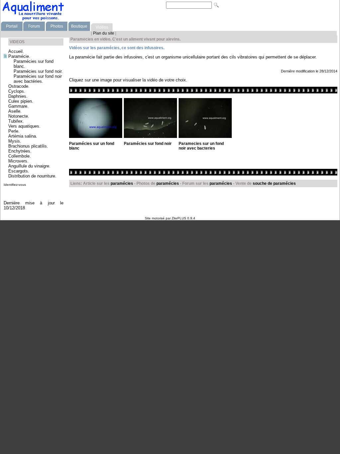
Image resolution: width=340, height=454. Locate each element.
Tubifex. (16, 121)
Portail (12, 26)
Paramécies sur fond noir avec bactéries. (38, 79)
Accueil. (16, 51)
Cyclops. (16, 91)
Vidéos (102, 27)
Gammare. (18, 106)
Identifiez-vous (15, 184)
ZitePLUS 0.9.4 (183, 218)
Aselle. (15, 111)
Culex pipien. (20, 101)
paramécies (122, 183)
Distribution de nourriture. (32, 175)
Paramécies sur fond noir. (38, 71)
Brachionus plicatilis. (28, 146)
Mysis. (14, 141)
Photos (56, 26)
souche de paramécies (274, 183)
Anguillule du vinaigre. (29, 166)
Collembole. (19, 156)
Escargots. (18, 171)
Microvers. (18, 161)
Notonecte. (18, 116)
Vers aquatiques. (24, 126)
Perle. (14, 131)
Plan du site (104, 33)
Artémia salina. (22, 136)
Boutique (79, 26)
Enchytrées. (20, 151)
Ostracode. (19, 86)
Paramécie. (19, 56)
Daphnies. (18, 96)
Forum (34, 26)
